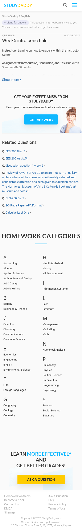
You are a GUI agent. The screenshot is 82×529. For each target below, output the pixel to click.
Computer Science (14, 339)
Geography (9, 405)
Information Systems (55, 288)
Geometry (9, 415)
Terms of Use (56, 508)
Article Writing (11, 288)
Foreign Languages (14, 390)
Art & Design (10, 283)
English (7, 364)
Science (47, 405)
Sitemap (9, 512)
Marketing (49, 329)
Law (45, 304)
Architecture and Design (17, 278)
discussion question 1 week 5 (24, 165)
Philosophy (49, 365)
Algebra (7, 268)
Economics (10, 354)
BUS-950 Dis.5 (14, 198)
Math (46, 334)
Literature (48, 309)
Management (50, 324)
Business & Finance (15, 308)
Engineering (10, 359)
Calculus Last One (17, 212)
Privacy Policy (57, 504)
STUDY (18, 5)
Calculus (8, 324)
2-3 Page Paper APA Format (23, 205)
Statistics (48, 415)
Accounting (10, 263)
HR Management (53, 273)
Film (5, 384)
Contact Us (11, 504)
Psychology (49, 390)
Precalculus (50, 380)
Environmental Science (16, 369)
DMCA (8, 508)
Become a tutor (14, 500)
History (47, 268)
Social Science (51, 410)
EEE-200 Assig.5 (16, 158)
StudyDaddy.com (51, 518)
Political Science (52, 375)
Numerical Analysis (54, 349)
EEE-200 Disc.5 (15, 151)
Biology (7, 303)
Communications (13, 334)
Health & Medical (53, 263)
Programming (51, 385)
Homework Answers (17, 496)
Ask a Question (41, 479)
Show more (11, 80)
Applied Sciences (13, 273)
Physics (47, 370)
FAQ (51, 500)
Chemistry (9, 329)
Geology (8, 410)
